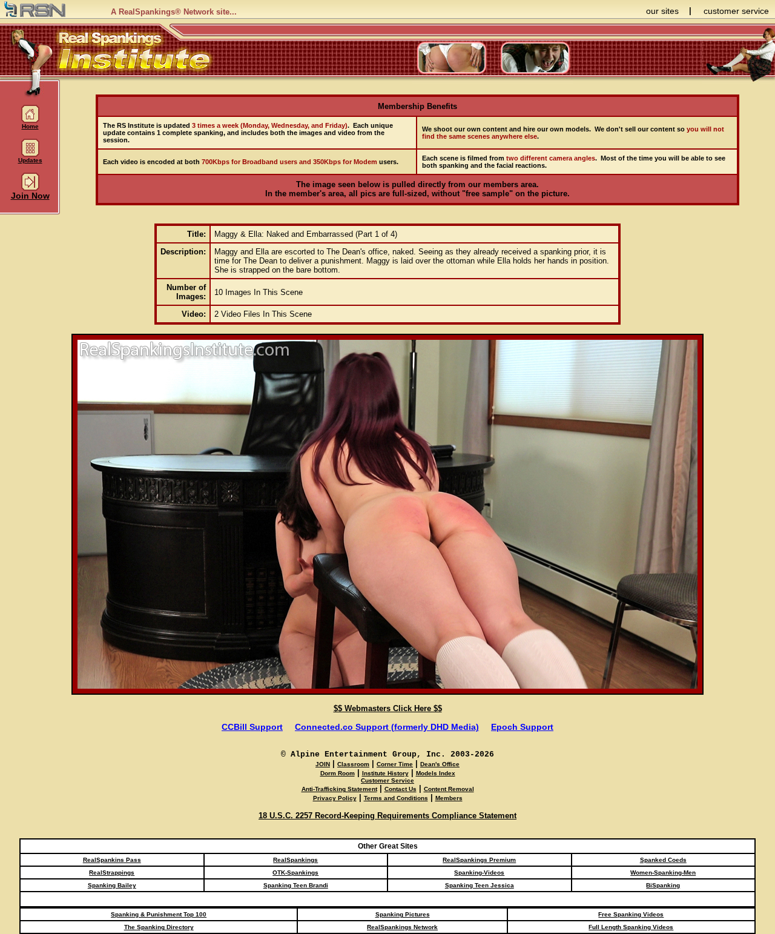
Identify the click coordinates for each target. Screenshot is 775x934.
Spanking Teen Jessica (479, 885)
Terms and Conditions (396, 798)
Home (30, 126)
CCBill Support (252, 727)
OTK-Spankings (295, 872)
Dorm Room (337, 773)
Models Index (435, 773)
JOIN (322, 764)
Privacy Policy (335, 798)
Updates (30, 160)
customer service (736, 11)
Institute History (385, 773)
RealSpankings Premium (479, 859)
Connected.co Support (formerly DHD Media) (387, 727)
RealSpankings (295, 859)
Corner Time (395, 764)
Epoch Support (522, 727)
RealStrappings (111, 872)
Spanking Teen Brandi (295, 885)
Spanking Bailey (112, 885)
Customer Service (387, 780)
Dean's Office (440, 764)
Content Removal (449, 789)
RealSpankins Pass (112, 859)
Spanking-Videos (479, 872)
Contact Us (400, 789)
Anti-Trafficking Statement (339, 789)
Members (449, 798)
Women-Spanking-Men (663, 872)
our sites (662, 11)
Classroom (353, 764)
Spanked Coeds (663, 859)
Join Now (30, 195)
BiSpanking (663, 885)
